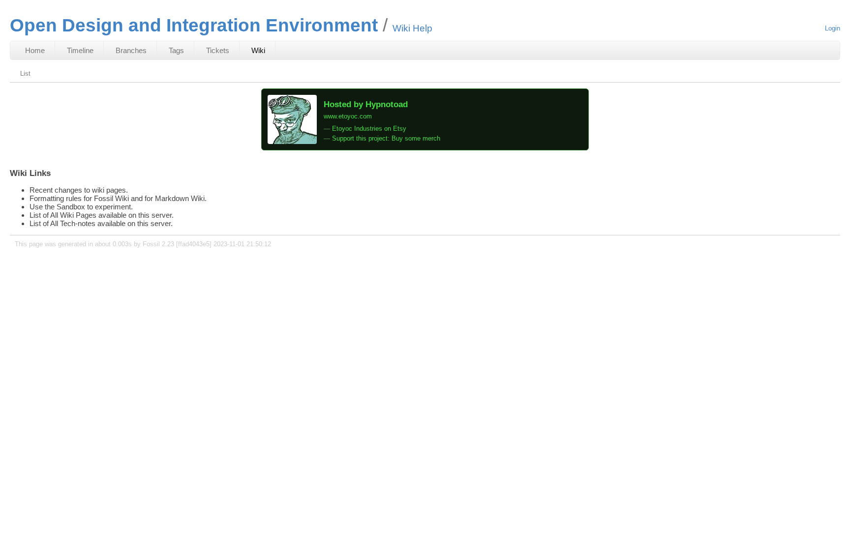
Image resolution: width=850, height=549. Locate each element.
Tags (176, 50)
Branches (131, 50)
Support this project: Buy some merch (386, 138)
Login (832, 28)
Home (35, 50)
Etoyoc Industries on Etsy (369, 128)
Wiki (258, 50)
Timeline (80, 50)
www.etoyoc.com (348, 116)
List (25, 73)
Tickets (217, 50)
